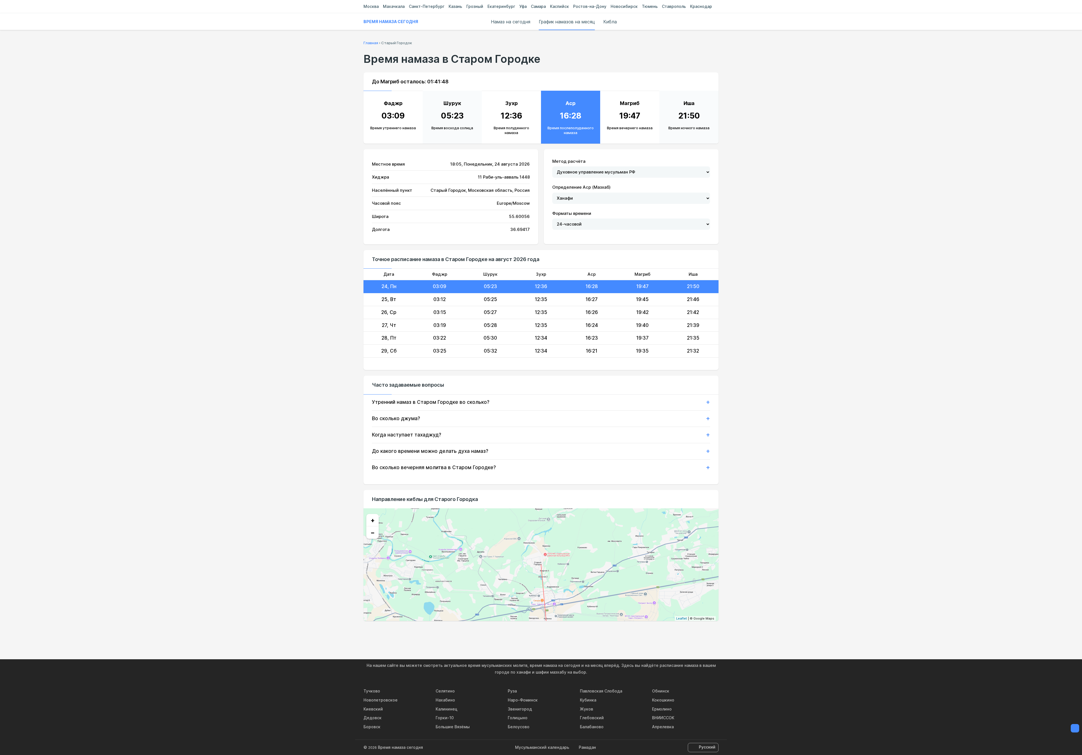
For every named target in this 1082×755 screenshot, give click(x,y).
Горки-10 (445, 717)
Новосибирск (624, 6)
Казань (455, 6)
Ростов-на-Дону (589, 6)
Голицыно (517, 717)
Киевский (373, 709)
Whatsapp (567, 633)
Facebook (528, 633)
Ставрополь (674, 6)
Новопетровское (380, 700)
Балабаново (592, 726)
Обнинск (660, 691)
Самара (538, 6)
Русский (707, 747)
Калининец (446, 709)
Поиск (716, 22)
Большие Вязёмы (453, 726)
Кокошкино (663, 700)
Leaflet (681, 618)
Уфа (523, 6)
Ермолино (662, 709)
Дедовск (372, 717)
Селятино (445, 691)
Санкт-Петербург (426, 6)
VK (515, 633)
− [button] (373, 532)
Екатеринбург (501, 6)
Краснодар (701, 6)
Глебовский (592, 717)
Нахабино (445, 700)
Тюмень (650, 6)
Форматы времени (571, 213)
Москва (371, 6)
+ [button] (373, 520)
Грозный (474, 6)
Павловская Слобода (601, 691)
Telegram (554, 633)
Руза (512, 691)
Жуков (586, 709)
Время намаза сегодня (390, 21)
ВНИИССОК (663, 717)
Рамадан (587, 747)
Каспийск (559, 6)
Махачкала (394, 6)
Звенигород (520, 709)
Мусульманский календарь (542, 747)
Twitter (541, 633)
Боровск (371, 726)
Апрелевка (663, 726)
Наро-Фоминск (523, 700)
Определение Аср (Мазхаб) (581, 187)
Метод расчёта (569, 161)
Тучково (371, 691)
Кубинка (588, 700)
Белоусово (518, 726)
